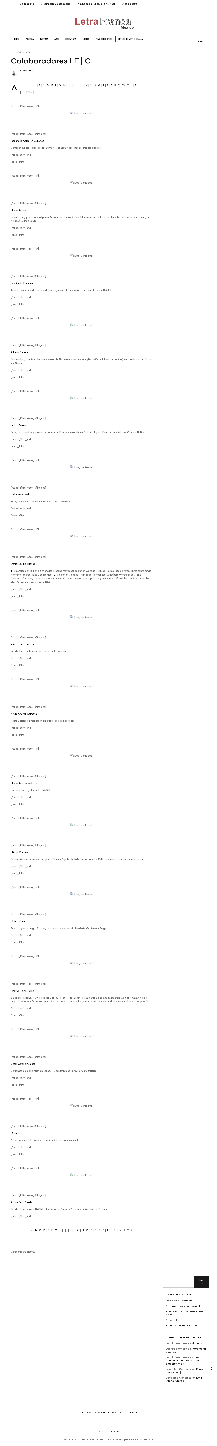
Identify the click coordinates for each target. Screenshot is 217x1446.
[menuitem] (17, 39)
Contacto (113, 1431)
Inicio (101, 1431)
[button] (13, 2)
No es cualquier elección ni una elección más (182, 1360)
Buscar (201, 1281)
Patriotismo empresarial (181, 1325)
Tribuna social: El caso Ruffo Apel (95, 4)
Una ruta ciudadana (22, 4)
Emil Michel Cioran (184, 1379)
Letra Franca (26, 70)
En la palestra (129, 4)
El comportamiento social (55, 4)
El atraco (197, 1343)
